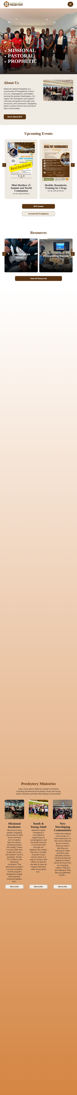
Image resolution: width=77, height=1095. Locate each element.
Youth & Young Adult (38, 825)
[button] (70, 4)
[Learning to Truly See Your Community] (58, 169)
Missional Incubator (14, 825)
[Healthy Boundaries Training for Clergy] (24, 169)
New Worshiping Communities (62, 827)
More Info (17, 886)
